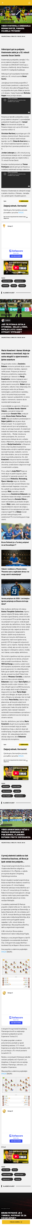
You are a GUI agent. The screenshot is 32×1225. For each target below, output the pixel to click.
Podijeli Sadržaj (15, 1222)
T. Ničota (7, 320)
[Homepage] (29, 3)
